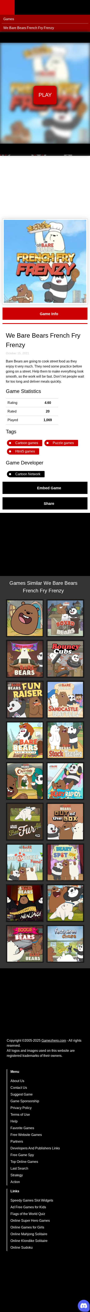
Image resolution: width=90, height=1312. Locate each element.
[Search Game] (83, 8)
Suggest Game (21, 1094)
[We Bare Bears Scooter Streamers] (25, 740)
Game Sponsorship (24, 1101)
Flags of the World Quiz (27, 1214)
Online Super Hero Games (30, 1220)
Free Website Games (26, 1135)
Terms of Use (20, 1114)
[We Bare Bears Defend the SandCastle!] (65, 699)
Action (15, 1182)
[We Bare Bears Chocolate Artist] (25, 781)
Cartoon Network (27, 474)
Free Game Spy (22, 1155)
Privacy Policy (21, 1108)
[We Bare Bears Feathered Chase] (65, 944)
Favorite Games (22, 1128)
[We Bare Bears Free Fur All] (25, 821)
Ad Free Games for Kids (28, 1207)
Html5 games (25, 451)
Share (49, 503)
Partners (16, 1141)
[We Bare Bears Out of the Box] (65, 821)
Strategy (16, 1175)
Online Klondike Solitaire (29, 1241)
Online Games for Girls (27, 1227)
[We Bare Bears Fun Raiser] (25, 699)
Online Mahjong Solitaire (28, 1234)
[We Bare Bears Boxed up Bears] (65, 618)
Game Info (49, 314)
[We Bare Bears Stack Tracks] (65, 740)
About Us (17, 1081)
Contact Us (18, 1087)
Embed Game (49, 488)
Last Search (19, 1168)
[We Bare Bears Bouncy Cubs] (65, 659)
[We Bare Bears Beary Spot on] (65, 862)
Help (14, 1121)
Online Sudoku (21, 1247)
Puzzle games (63, 443)
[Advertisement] (45, 187)
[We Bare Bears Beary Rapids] (65, 781)
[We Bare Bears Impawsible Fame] (25, 862)
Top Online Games (24, 1161)
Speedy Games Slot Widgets (31, 1200)
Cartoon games (26, 443)
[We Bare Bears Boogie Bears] (25, 944)
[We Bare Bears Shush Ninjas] (25, 903)
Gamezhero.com (53, 1040)
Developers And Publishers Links (35, 1148)
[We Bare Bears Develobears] (25, 659)
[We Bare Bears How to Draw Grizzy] (25, 618)
